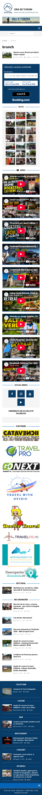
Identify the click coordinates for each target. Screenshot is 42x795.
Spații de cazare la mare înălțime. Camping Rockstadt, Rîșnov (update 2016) (25, 643)
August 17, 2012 (19, 759)
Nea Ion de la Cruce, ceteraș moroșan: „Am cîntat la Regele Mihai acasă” (26, 606)
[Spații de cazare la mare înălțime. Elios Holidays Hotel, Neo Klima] (20, 153)
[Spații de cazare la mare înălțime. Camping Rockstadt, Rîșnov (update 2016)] (7, 643)
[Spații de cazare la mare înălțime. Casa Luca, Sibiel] (7, 707)
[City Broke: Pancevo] (31, 115)
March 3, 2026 (19, 634)
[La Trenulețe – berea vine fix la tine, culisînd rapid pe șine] (10, 146)
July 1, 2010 (18, 692)
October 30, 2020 (20, 710)
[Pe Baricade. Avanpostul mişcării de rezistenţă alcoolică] (31, 146)
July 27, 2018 (19, 57)
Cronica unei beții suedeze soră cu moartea (26, 723)
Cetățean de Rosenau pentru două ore (25, 655)
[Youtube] (30, 393)
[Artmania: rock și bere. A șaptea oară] (7, 756)
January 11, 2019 (20, 620)
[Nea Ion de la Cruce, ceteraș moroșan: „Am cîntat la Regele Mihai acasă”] (7, 606)
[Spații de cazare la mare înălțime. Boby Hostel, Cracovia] (20, 138)
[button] (38, 28)
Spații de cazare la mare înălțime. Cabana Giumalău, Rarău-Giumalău (24, 668)
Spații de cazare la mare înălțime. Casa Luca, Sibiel (24, 706)
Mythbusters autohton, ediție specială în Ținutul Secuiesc (25, 589)
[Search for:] (21, 33)
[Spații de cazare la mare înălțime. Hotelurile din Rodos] (10, 153)
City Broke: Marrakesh (22, 618)
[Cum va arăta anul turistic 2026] (31, 130)
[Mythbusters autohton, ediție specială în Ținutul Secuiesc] (7, 590)
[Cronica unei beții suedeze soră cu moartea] (7, 724)
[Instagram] (21, 393)
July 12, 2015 (19, 673)
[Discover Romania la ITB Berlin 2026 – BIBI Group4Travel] (7, 631)
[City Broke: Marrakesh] (7, 620)
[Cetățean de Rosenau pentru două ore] (7, 657)
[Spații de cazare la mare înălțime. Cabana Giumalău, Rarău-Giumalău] (7, 668)
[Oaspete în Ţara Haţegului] (7, 691)
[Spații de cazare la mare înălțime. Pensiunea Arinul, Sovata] (20, 161)
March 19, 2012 (19, 592)
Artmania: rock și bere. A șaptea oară (23, 755)
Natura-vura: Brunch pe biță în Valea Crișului (26, 53)
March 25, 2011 (19, 659)
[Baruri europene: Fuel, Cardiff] (10, 130)
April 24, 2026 (19, 779)
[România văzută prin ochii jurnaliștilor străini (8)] (10, 115)
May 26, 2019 (19, 743)
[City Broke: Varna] (31, 153)
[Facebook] (12, 393)
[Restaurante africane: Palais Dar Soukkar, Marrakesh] (7, 740)
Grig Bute (29, 57)
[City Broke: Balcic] (20, 123)
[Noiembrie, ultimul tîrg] (20, 115)
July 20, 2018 (19, 611)
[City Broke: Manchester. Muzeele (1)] (20, 146)
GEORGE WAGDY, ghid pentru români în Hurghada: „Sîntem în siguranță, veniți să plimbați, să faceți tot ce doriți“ (26, 774)
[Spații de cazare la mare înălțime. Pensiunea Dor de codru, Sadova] (10, 123)
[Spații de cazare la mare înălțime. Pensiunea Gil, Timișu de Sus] (31, 123)
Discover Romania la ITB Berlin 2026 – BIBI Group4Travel (26, 630)
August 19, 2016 (19, 648)
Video (22, 170)
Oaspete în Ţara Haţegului (24, 689)
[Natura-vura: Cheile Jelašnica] (31, 161)
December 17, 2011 (21, 726)
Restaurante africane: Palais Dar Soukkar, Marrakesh (25, 739)
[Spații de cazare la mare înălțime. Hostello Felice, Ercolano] (31, 138)
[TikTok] (21, 402)
